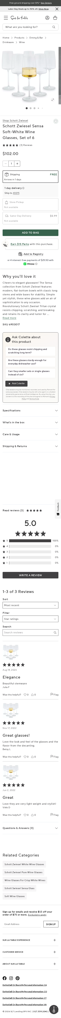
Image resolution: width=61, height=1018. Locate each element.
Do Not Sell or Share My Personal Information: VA (25, 1004)
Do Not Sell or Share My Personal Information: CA (25, 985)
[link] (55, 18)
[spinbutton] (11, 164)
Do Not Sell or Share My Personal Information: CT (25, 998)
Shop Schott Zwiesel (15, 120)
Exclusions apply (37, 915)
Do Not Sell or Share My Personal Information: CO (25, 991)
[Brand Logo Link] (25, 18)
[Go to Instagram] (11, 978)
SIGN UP (51, 924)
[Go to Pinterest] (18, 978)
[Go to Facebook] (5, 978)
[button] (27, 108)
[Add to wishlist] (55, 121)
